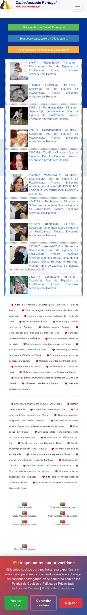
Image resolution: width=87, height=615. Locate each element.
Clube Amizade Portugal (36, 2)
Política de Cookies (25, 588)
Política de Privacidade (58, 588)
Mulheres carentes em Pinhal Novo (57, 361)
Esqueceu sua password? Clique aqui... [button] (43, 38)
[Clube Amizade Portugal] (6, 4)
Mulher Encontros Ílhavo (34, 321)
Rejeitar (71, 603)
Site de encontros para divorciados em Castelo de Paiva (43, 485)
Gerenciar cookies (43, 603)
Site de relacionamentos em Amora (29, 471)
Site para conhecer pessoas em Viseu (43, 412)
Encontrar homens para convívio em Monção (37, 404)
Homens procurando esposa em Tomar (49, 454)
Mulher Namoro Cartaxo (55, 327)
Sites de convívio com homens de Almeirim (47, 465)
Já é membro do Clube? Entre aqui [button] (43, 27)
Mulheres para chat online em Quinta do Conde (49, 372)
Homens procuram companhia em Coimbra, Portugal (43, 418)
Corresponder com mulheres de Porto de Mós (34, 333)
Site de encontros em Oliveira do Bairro (41, 443)
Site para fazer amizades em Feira (28, 349)
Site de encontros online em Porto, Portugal (43, 446)
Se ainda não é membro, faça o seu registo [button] (44, 49)
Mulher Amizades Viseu (26, 366)
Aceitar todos (16, 603)
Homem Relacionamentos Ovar (49, 409)
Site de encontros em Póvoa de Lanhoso (31, 460)
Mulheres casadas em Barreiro (41, 383)
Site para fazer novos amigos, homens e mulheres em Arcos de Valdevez (43, 423)
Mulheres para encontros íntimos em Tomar (48, 344)
